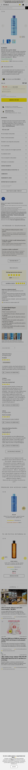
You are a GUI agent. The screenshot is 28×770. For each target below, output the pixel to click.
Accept (14, 766)
